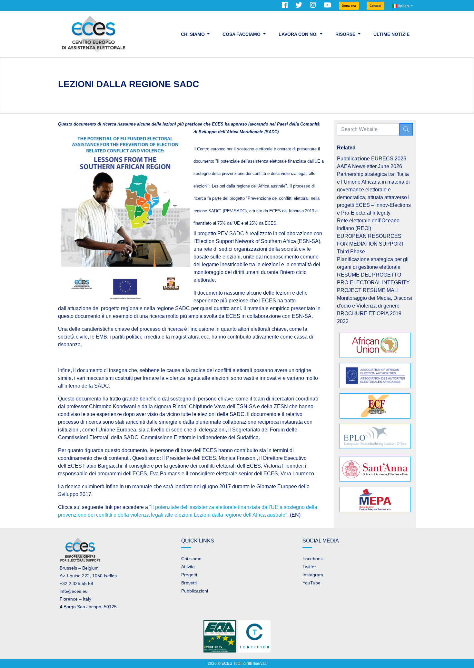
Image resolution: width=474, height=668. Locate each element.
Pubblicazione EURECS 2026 (371, 158)
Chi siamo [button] (193, 34)
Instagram (312, 574)
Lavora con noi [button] (299, 34)
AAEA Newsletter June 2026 (369, 166)
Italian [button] (403, 6)
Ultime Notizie (391, 34)
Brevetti (189, 582)
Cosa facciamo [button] (242, 34)
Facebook (312, 558)
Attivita (188, 566)
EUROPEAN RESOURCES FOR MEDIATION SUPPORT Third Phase (370, 243)
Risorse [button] (346, 34)
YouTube (311, 582)
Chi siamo (191, 558)
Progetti (189, 574)
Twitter (309, 566)
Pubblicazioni (194, 590)
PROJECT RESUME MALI (368, 290)
